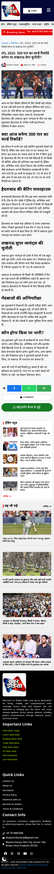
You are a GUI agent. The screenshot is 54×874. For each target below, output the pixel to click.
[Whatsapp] (32, 854)
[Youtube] (25, 854)
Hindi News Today (11, 730)
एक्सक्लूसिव (24, 24)
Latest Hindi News (11, 735)
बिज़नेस (14, 43)
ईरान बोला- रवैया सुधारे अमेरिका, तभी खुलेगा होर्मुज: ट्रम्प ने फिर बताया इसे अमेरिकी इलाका (35, 445)
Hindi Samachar (10, 755)
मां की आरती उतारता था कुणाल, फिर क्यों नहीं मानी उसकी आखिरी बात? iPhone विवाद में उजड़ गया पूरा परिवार (27, 581)
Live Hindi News (10, 759)
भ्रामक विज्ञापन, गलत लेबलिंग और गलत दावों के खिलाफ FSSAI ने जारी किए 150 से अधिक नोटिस (35, 458)
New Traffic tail (18, 868)
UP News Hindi (9, 751)
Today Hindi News (11, 743)
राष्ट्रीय (46, 24)
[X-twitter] (12, 854)
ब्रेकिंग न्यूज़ (12, 24)
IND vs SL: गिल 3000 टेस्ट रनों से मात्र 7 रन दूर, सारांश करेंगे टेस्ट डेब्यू (26, 540)
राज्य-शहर (36, 24)
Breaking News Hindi (12, 739)
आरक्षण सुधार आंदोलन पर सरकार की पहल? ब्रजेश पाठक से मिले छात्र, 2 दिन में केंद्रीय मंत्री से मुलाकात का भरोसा (27, 663)
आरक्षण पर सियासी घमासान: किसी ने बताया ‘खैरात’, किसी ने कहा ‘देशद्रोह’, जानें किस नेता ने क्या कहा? (25, 622)
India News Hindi (10, 747)
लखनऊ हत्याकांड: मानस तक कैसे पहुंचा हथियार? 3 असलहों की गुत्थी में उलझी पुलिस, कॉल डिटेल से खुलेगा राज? (35, 472)
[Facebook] (6, 854)
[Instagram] (19, 854)
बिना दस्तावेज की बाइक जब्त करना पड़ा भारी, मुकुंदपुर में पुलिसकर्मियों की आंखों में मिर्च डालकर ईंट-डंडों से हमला (34, 486)
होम (3, 24)
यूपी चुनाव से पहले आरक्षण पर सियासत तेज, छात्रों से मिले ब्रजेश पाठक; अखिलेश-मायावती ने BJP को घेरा (35, 432)
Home (4, 43)
